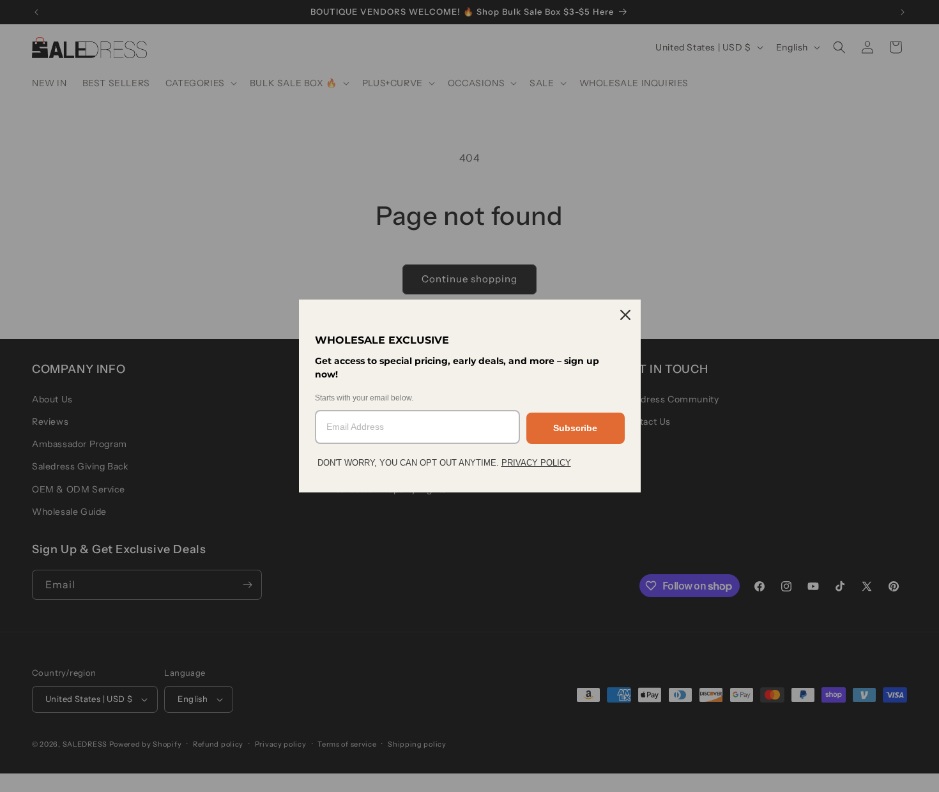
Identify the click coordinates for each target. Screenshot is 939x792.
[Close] (625, 315)
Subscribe (575, 428)
